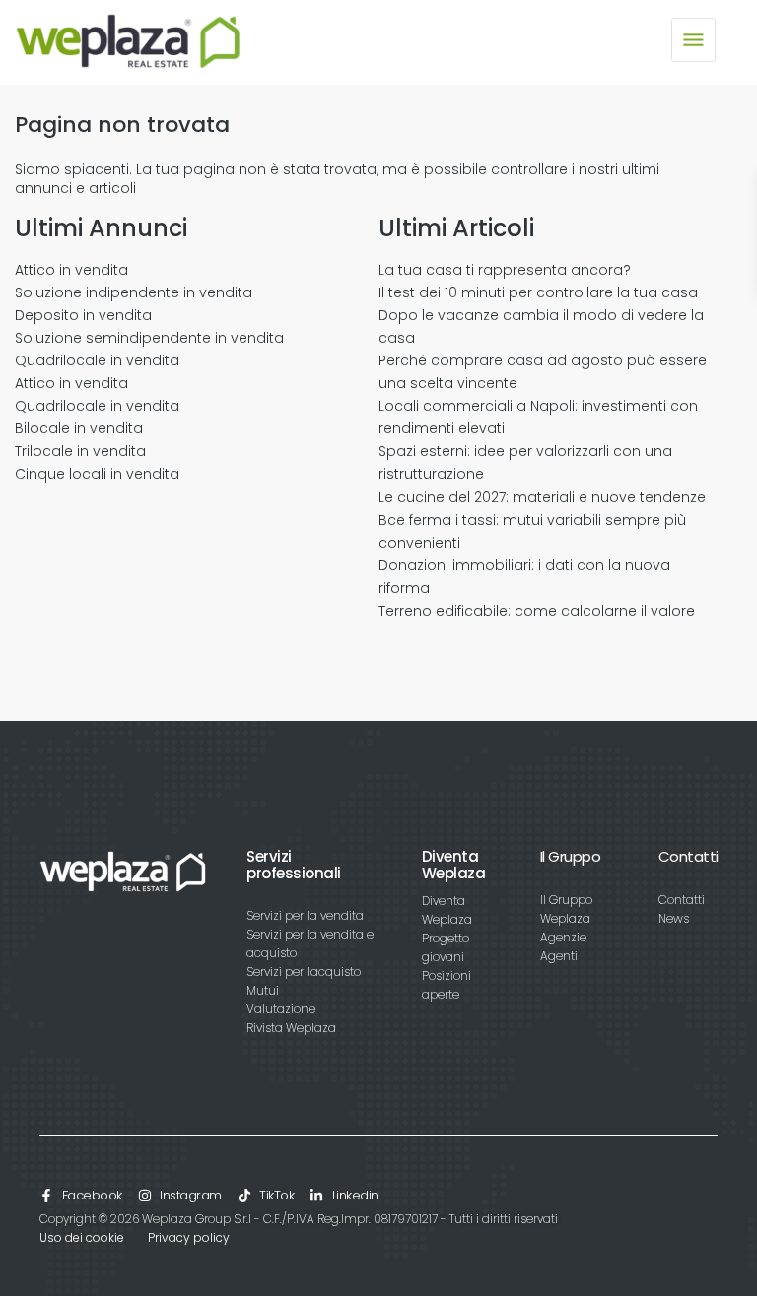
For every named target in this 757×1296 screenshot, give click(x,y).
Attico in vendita (71, 270)
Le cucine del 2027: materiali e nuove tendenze (542, 497)
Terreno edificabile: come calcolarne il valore (536, 610)
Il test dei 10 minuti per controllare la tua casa (538, 292)
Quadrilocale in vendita (97, 360)
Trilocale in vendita (80, 451)
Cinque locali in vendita (97, 474)
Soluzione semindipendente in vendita (149, 338)
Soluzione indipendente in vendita (133, 292)
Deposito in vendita (83, 315)
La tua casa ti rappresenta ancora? (504, 270)
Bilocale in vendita (79, 428)
